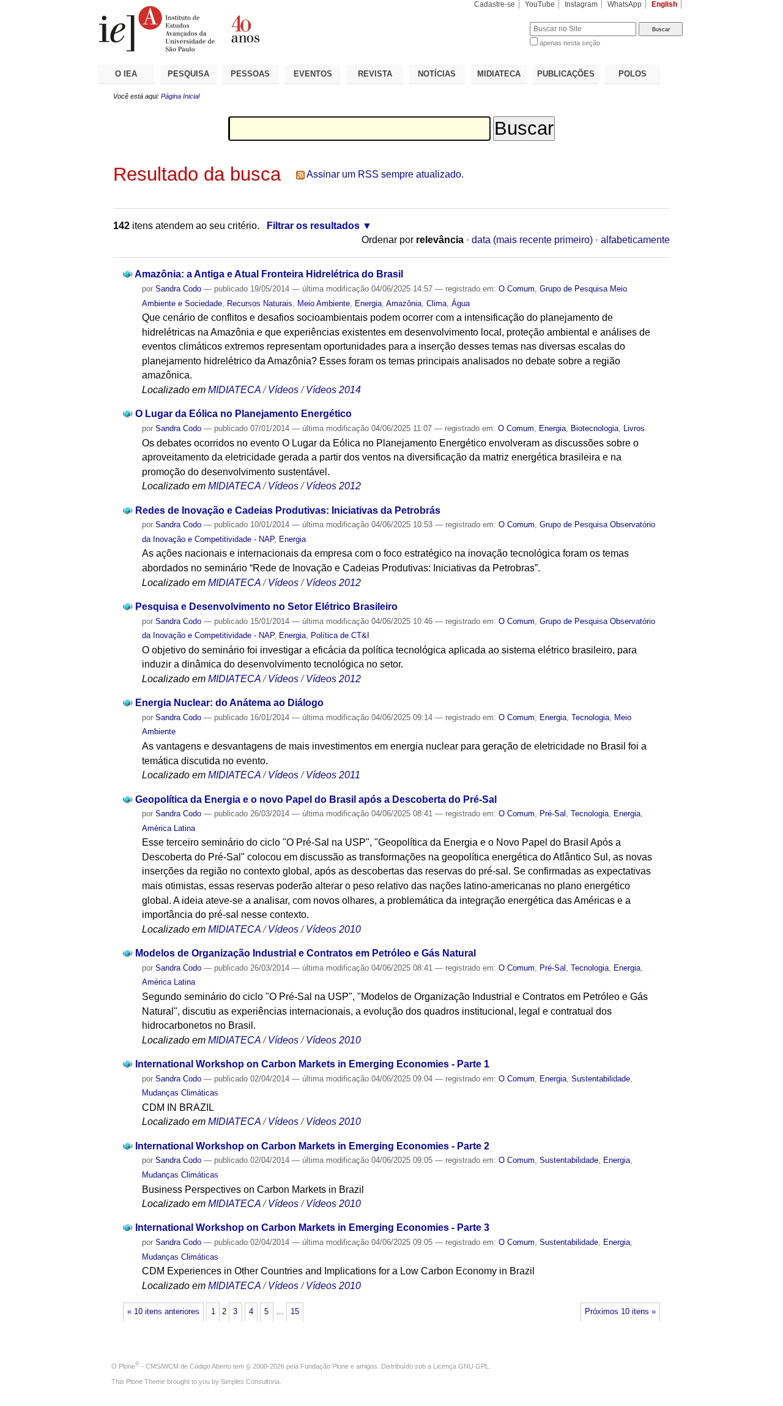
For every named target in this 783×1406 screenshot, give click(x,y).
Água (460, 303)
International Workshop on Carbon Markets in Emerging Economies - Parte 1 (312, 1064)
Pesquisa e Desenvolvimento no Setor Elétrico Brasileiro (266, 606)
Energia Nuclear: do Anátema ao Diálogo (229, 702)
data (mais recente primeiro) (532, 240)
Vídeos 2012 (333, 486)
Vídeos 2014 (333, 390)
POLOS (632, 73)
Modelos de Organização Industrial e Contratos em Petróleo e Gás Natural (305, 953)
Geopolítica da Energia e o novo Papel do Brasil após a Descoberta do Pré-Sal (316, 799)
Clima (436, 303)
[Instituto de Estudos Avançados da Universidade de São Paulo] (245, 28)
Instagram (581, 4)
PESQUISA (188, 73)
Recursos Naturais (259, 303)
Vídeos (283, 390)
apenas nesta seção (570, 43)
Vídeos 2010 (333, 929)
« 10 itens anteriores (163, 1311)
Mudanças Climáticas (180, 1092)
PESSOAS (250, 73)
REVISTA (375, 73)
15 (295, 1311)
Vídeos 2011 (333, 775)
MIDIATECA (499, 73)
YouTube (540, 4)
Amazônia (403, 303)
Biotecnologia (594, 428)
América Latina (168, 828)
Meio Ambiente (323, 303)
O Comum (517, 288)
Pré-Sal (553, 813)
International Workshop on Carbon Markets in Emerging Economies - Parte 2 (312, 1146)
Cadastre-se (494, 4)
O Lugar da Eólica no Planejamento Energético (243, 413)
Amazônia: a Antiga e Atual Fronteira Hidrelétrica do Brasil (269, 274)
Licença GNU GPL (461, 1366)
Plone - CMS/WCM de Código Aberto (175, 1366)
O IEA (126, 73)
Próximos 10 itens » (620, 1311)
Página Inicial (180, 96)
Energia (368, 303)
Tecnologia (590, 717)
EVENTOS (313, 73)
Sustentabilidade (600, 1078)
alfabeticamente (635, 240)
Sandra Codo (178, 288)
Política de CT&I (340, 635)
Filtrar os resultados (313, 225)
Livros (634, 428)
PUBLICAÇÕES (566, 73)
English (664, 4)
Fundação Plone (324, 1366)
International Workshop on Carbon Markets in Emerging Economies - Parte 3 (312, 1227)
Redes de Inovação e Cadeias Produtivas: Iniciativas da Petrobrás (287, 510)
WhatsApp (624, 4)
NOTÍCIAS (437, 73)
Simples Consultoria (250, 1381)
